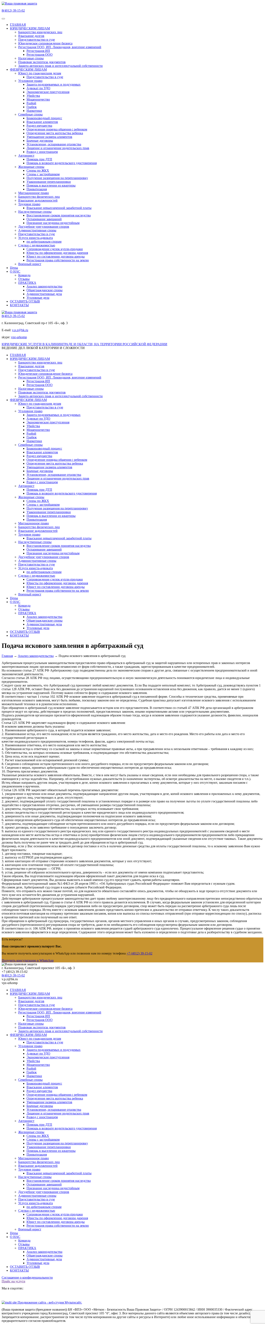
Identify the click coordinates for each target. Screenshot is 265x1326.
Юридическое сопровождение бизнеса (45, 43)
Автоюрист (26, 155)
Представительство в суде (36, 39)
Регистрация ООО (39, 54)
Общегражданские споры (44, 290)
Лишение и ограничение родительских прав (57, 148)
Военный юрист (29, 264)
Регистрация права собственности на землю (57, 260)
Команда (24, 275)
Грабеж (31, 107)
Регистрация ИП (38, 51)
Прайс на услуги (13, 1281)
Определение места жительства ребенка (54, 133)
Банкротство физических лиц (39, 196)
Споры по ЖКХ (37, 170)
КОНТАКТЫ (19, 305)
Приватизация (36, 189)
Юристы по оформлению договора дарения (57, 253)
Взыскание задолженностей (38, 200)
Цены (14, 267)
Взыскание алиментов (42, 122)
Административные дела (44, 294)
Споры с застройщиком (43, 174)
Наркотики (34, 110)
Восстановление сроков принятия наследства (58, 215)
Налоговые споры (31, 58)
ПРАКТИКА (27, 282)
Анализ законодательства (44, 286)
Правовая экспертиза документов (42, 62)
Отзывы (24, 279)
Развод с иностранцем (42, 152)
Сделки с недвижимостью (36, 245)
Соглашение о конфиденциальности (27, 1277)
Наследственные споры (35, 211)
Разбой (31, 103)
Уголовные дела (37, 297)
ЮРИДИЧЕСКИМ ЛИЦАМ (30, 28)
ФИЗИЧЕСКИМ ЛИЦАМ (28, 69)
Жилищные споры (31, 167)
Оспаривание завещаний (44, 219)
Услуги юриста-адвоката (35, 238)
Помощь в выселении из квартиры (51, 185)
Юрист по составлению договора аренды (55, 256)
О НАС (15, 271)
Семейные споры (30, 114)
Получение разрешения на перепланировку (57, 178)
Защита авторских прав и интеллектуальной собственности (60, 66)
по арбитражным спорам (43, 241)
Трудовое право (29, 204)
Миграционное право (33, 193)
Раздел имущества (39, 125)
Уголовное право (30, 80)
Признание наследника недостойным (53, 223)
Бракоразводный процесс (44, 118)
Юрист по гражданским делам (39, 73)
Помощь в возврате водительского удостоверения (61, 163)
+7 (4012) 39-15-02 (139, 953)
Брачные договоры (39, 140)
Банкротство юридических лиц (40, 32)
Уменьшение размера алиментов (49, 137)
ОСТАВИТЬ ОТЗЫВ (25, 301)
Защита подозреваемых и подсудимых (53, 84)
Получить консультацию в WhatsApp (28, 960)
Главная (7, 656)
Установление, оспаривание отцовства (53, 144)
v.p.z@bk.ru (20, 330)
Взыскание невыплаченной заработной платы (59, 208)
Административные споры (37, 230)
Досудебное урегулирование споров (43, 226)
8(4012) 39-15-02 (13, 10)
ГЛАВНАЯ (18, 24)
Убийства (33, 95)
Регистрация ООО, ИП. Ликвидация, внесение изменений (59, 47)
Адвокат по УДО (38, 88)
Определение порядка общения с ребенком (56, 129)
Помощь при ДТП (39, 159)
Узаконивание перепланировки (48, 181)
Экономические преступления (47, 92)
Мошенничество (38, 99)
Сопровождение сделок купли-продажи (54, 249)
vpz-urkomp (19, 337)
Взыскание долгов (31, 36)
